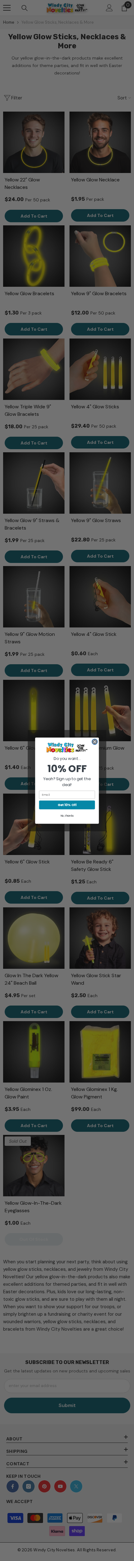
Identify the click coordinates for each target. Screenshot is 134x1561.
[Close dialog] (95, 741)
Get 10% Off (67, 805)
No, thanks (67, 815)
